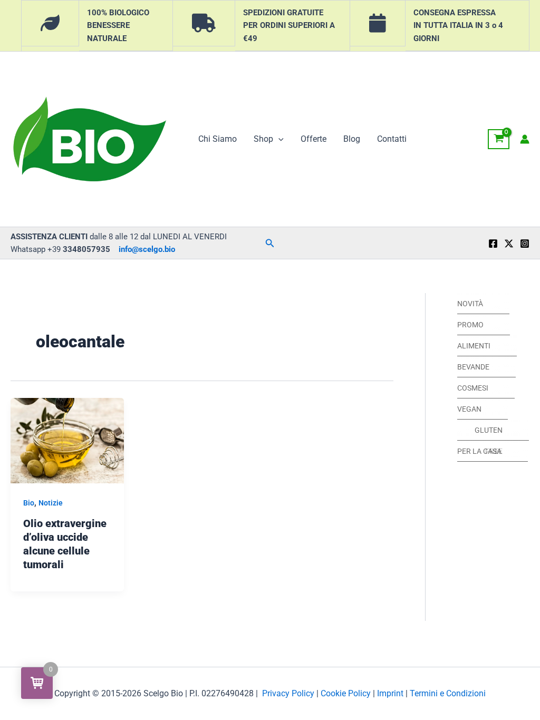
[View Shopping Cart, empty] (498, 139)
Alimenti (473, 346)
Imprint (390, 693)
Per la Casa (479, 451)
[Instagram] (524, 243)
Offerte (313, 139)
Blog (351, 139)
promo (470, 324)
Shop (263, 139)
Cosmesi (472, 388)
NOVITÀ (470, 303)
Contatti (392, 139)
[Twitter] (509, 243)
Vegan (469, 409)
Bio (28, 503)
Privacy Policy (288, 693)
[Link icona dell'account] (524, 139)
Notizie (50, 503)
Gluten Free (489, 433)
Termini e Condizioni (448, 693)
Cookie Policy (346, 693)
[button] (278, 139)
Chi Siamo (217, 139)
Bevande (473, 367)
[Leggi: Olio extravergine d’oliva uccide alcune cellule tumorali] (67, 440)
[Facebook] (493, 243)
